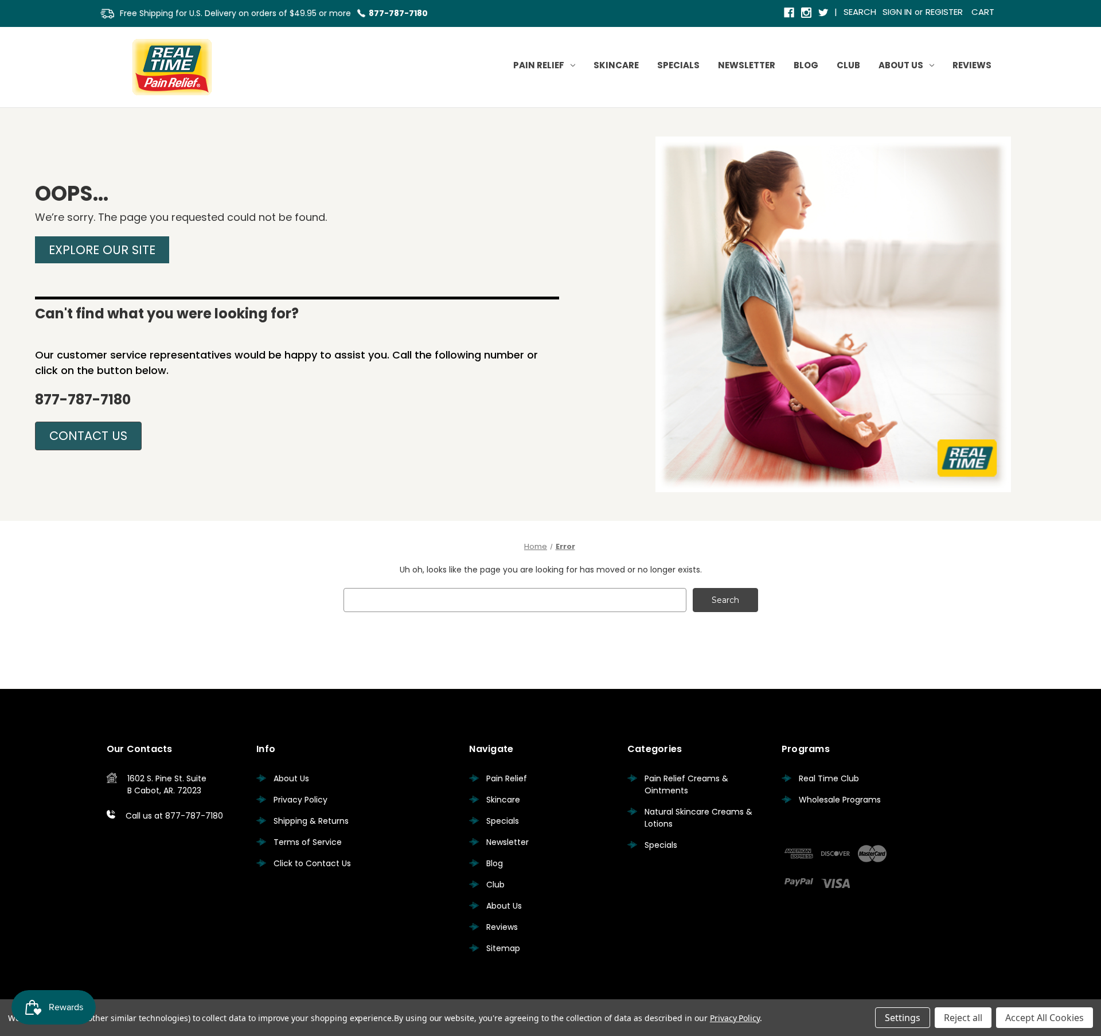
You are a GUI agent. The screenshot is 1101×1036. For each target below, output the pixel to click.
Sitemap (503, 948)
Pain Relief (538, 65)
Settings (902, 1017)
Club (848, 65)
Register (944, 12)
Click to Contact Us (312, 863)
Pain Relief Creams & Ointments (686, 784)
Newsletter (746, 65)
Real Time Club (829, 778)
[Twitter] (824, 13)
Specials (678, 65)
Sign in (897, 12)
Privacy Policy (300, 799)
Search (860, 12)
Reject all (963, 1017)
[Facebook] (790, 13)
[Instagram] (807, 13)
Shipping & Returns (311, 821)
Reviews (971, 65)
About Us (901, 65)
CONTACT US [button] (88, 435)
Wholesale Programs (840, 799)
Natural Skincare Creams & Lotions (698, 817)
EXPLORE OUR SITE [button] (102, 250)
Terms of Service (308, 842)
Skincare (616, 65)
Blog (806, 65)
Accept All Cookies (1044, 1017)
